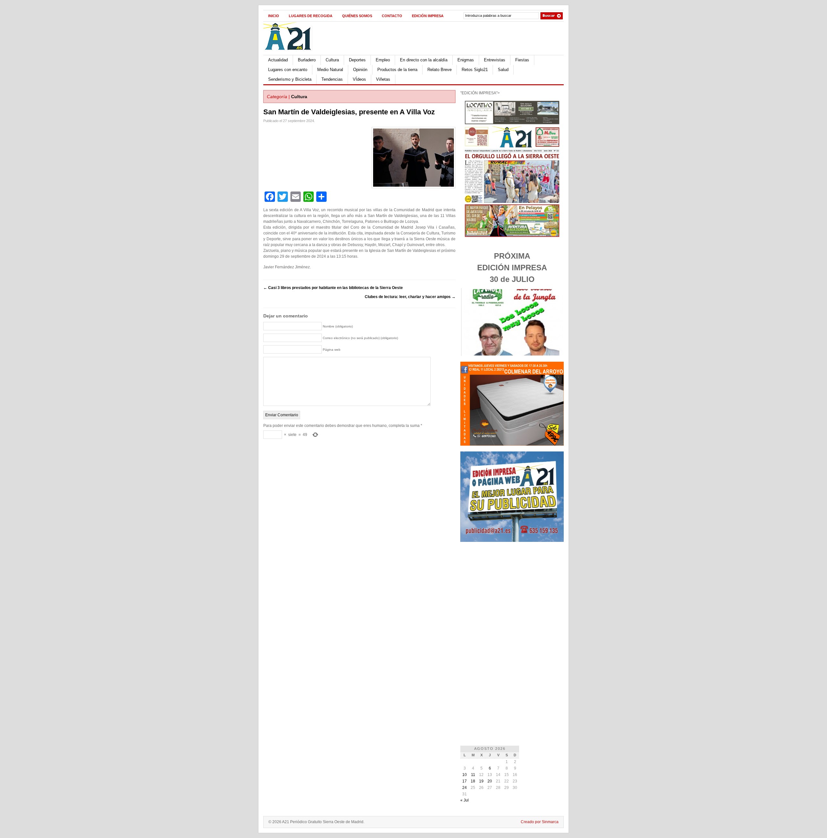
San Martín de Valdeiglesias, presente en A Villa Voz (349, 112)
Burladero (307, 59)
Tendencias (332, 79)
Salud (503, 69)
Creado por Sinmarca (540, 822)
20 (489, 781)
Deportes (357, 59)
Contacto (392, 16)
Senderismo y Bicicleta (289, 79)
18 (473, 781)
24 (464, 787)
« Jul (464, 800)
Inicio (273, 16)
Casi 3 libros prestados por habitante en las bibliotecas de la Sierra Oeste (333, 287)
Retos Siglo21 (475, 69)
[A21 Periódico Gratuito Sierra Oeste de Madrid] (291, 53)
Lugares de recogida (310, 16)
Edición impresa (428, 16)
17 (464, 781)
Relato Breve (439, 69)
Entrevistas (494, 59)
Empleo (383, 59)
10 (464, 774)
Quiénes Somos (357, 16)
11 (473, 774)
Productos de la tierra (397, 69)
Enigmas (465, 59)
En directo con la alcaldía (423, 59)
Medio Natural (330, 69)
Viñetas (383, 79)
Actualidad (278, 59)
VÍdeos (359, 79)
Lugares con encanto (287, 69)
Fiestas (522, 59)
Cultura (332, 59)
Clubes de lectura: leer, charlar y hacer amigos (410, 297)
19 (481, 781)
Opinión (360, 69)
